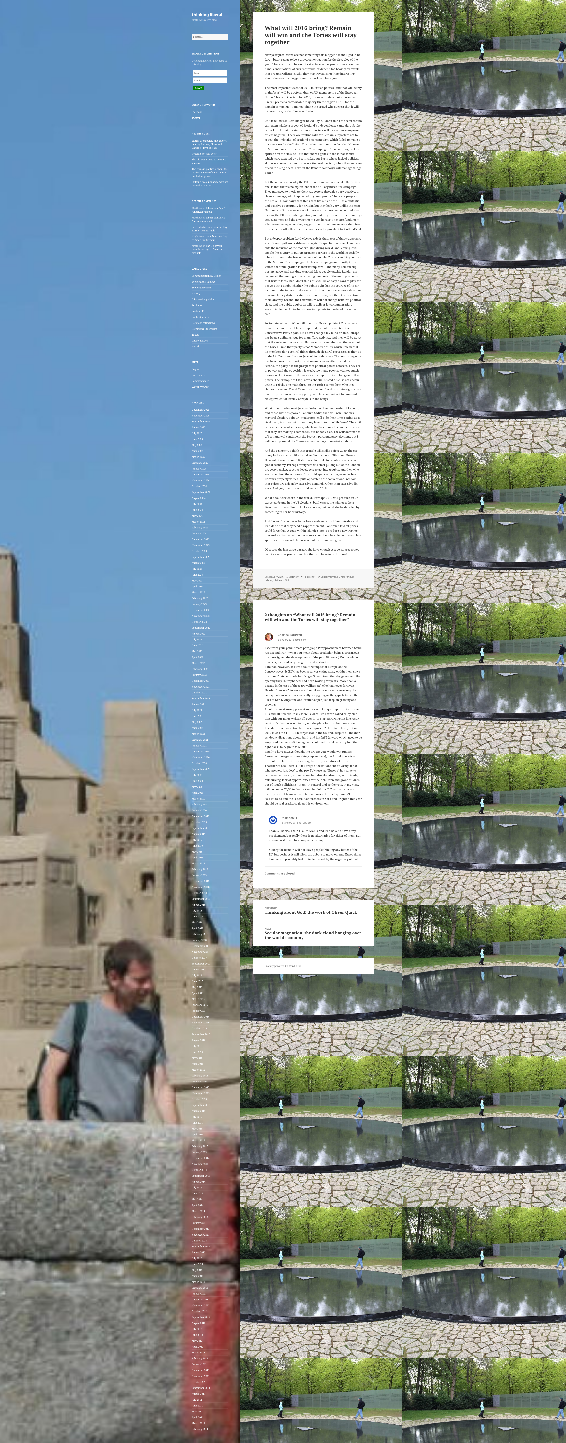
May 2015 (197, 1128)
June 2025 (197, 439)
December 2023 (200, 539)
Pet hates (197, 305)
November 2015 (201, 1093)
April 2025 (197, 451)
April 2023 (197, 586)
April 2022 (197, 657)
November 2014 (201, 1164)
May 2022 (197, 651)
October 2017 (199, 957)
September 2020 (201, 769)
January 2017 (199, 1010)
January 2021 (199, 745)
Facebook (197, 112)
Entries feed (198, 375)
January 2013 (199, 1293)
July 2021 (197, 710)
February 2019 (200, 869)
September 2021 (201, 698)
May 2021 (197, 722)
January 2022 (199, 674)
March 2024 (198, 521)
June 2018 (197, 916)
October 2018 (199, 893)
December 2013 (200, 1228)
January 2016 (199, 1081)
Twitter (196, 117)
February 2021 (200, 739)
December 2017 (200, 946)
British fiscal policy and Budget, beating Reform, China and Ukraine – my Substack (209, 144)
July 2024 (197, 504)
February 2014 (200, 1217)
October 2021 (199, 692)
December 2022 (200, 610)
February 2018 (200, 934)
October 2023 (199, 551)
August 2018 (198, 904)
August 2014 (198, 1181)
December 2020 (200, 751)
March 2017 (198, 999)
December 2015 (200, 1087)
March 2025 (198, 456)
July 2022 (197, 639)
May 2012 (197, 1340)
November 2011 (201, 1376)
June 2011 (197, 1405)
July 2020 (197, 775)
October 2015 (199, 1099)
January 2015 (199, 1152)
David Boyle (314, 121)
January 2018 (199, 940)
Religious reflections (203, 323)
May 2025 (197, 445)
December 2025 (200, 409)
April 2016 (197, 1063)
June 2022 (197, 645)
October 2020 (199, 763)
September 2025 (201, 421)
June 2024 (197, 509)
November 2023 (201, 545)
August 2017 (198, 969)
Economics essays (201, 287)
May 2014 (197, 1199)
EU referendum (345, 576)
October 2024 (199, 486)
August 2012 (198, 1323)
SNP (287, 580)
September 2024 (201, 492)
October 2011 (199, 1382)
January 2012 (199, 1364)
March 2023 (198, 592)
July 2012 (197, 1329)
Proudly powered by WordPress (283, 966)
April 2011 (197, 1417)
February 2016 (200, 1075)
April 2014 (197, 1205)
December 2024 (200, 474)
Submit (198, 88)
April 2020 (197, 792)
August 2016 (198, 1040)
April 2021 (197, 728)
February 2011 (200, 1429)
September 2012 (201, 1317)
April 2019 (197, 857)
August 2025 (198, 427)
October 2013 (199, 1240)
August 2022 (198, 633)
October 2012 (199, 1311)
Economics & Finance (203, 281)
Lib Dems (278, 580)
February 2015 (200, 1146)
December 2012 (200, 1299)
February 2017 (200, 1004)
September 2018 (201, 898)
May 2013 (197, 1270)
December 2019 (200, 816)
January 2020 (199, 810)
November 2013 (201, 1234)
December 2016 (200, 1016)
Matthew (294, 576)
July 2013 (197, 1258)
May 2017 (197, 987)
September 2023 (201, 557)
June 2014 (197, 1193)
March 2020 (198, 798)
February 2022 (200, 669)
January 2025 (199, 468)
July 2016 (197, 1046)
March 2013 (198, 1281)
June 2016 (197, 1052)
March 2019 (198, 863)
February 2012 (200, 1358)
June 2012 (197, 1334)
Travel (195, 334)
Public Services (200, 317)
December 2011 (200, 1370)
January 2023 (199, 604)
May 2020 (197, 786)
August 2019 (198, 834)
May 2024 (197, 515)
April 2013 (197, 1276)
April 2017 (197, 993)
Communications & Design (206, 275)
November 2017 (201, 951)
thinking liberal (207, 14)
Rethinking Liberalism (204, 328)
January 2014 (199, 1223)
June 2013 (197, 1264)
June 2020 (197, 781)
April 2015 (197, 1134)
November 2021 (201, 686)
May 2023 (197, 580)
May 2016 (197, 1058)
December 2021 (200, 680)
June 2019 (197, 845)
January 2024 (199, 533)
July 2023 (197, 568)
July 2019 (197, 839)
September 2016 (201, 1034)
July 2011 (197, 1399)
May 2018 (197, 922)
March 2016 (198, 1069)
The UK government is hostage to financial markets (207, 249)
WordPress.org (200, 386)
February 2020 (200, 804)
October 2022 (199, 621)
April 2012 (197, 1346)
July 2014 (197, 1187)
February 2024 (200, 527)
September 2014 (201, 1175)
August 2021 (198, 704)
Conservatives (328, 576)
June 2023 (197, 574)
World (195, 346)
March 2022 (198, 663)
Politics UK (198, 311)
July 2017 (197, 975)
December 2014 (200, 1158)
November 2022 (201, 616)
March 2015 (198, 1140)
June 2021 (197, 716)
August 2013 (198, 1252)
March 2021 (198, 733)
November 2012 (201, 1305)
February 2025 (200, 462)
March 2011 (198, 1423)
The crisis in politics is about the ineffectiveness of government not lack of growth (210, 172)
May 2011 (197, 1411)
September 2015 (201, 1105)
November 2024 (201, 480)
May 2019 (197, 851)
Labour (268, 580)
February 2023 (200, 598)
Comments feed (200, 381)
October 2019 (199, 822)
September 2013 (201, 1246)
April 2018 (197, 928)
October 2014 (199, 1169)
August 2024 (198, 498)
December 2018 (200, 881)
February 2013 (200, 1287)
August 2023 (198, 563)
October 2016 (199, 1028)
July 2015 (197, 1116)
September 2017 (201, 963)
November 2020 (201, 757)
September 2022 (201, 627)
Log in (195, 369)
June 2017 (197, 981)
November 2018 (201, 887)
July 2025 (197, 433)
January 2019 (199, 875)
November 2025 (201, 415)
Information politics (203, 299)
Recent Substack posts (204, 153)
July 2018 (197, 910)
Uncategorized (200, 340)
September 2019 (201, 828)
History (196, 293)
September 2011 (201, 1388)
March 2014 (198, 1211)
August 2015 (198, 1111)
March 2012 (198, 1352)
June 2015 (197, 1122)
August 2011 (198, 1393)
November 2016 (201, 1022)
